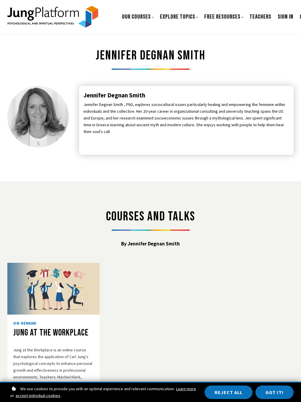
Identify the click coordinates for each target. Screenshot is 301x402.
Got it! (274, 392)
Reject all (229, 392)
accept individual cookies (38, 395)
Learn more (186, 388)
